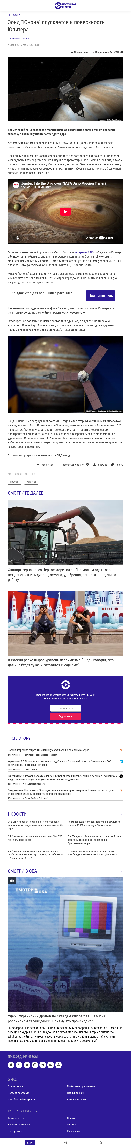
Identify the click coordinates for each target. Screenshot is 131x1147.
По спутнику (15, 1131)
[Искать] (101, 1142)
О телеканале (16, 1086)
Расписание (74, 1131)
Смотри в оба (22, 871)
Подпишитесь (100, 295)
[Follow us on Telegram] (42, 1065)
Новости (14, 15)
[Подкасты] (58, 1065)
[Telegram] (65, 1142)
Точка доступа (16, 1118)
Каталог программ (18, 1092)
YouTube (71, 1124)
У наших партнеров (19, 1124)
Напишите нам (75, 1092)
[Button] (79, 52)
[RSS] (50, 1065)
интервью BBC (84, 252)
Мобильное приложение (81, 1086)
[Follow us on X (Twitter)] (19, 1065)
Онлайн (71, 1118)
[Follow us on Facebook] (11, 1065)
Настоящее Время (18, 38)
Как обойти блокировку (21, 1099)
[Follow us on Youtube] (27, 1065)
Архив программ (76, 1099)
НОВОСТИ (17, 814)
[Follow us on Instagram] (35, 1065)
